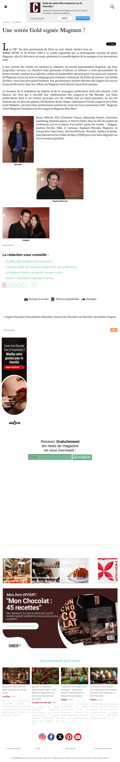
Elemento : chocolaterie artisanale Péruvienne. (29, 278)
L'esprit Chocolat (14, 316)
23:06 (70, 700)
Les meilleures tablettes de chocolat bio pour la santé (33, 272)
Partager (91, 299)
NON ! (65, 18)
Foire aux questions (103, 748)
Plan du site (70, 748)
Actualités (16, 22)
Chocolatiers (33, 316)
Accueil (5, 22)
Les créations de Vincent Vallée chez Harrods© (45, 579)
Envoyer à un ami (38, 299)
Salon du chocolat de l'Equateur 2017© (15, 579)
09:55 (54, 703)
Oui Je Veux (83, 18)
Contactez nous (13, 748)
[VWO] (42, 18)
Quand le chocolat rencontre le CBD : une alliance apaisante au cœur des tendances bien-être (44, 692)
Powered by (34, 18)
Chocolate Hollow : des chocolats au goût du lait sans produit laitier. (41, 267)
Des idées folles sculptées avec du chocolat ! (28, 261)
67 (34, 285)
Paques (112, 316)
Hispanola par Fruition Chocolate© (102, 579)
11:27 (13, 696)
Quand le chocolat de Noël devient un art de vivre (14, 689)
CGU (37, 748)
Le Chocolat (85, 316)
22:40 (99, 700)
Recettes (47, 316)
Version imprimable (67, 299)
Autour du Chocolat (65, 316)
